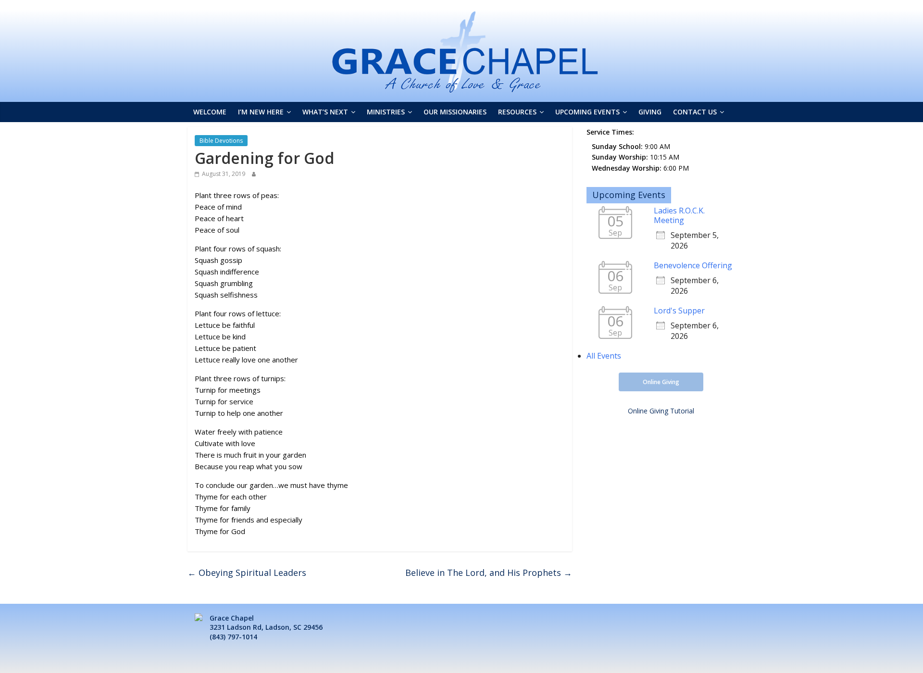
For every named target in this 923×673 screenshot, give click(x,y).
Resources (517, 111)
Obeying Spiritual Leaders (246, 572)
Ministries (386, 111)
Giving (649, 111)
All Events (603, 355)
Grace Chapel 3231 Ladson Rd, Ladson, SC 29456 (266, 622)
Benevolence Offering (693, 265)
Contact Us (695, 111)
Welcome (209, 111)
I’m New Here (261, 111)
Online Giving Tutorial (661, 410)
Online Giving (661, 382)
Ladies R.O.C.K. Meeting (679, 215)
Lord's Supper (679, 310)
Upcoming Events (587, 111)
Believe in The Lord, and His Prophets (488, 572)
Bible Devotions (221, 141)
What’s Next (325, 111)
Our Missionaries (455, 111)
